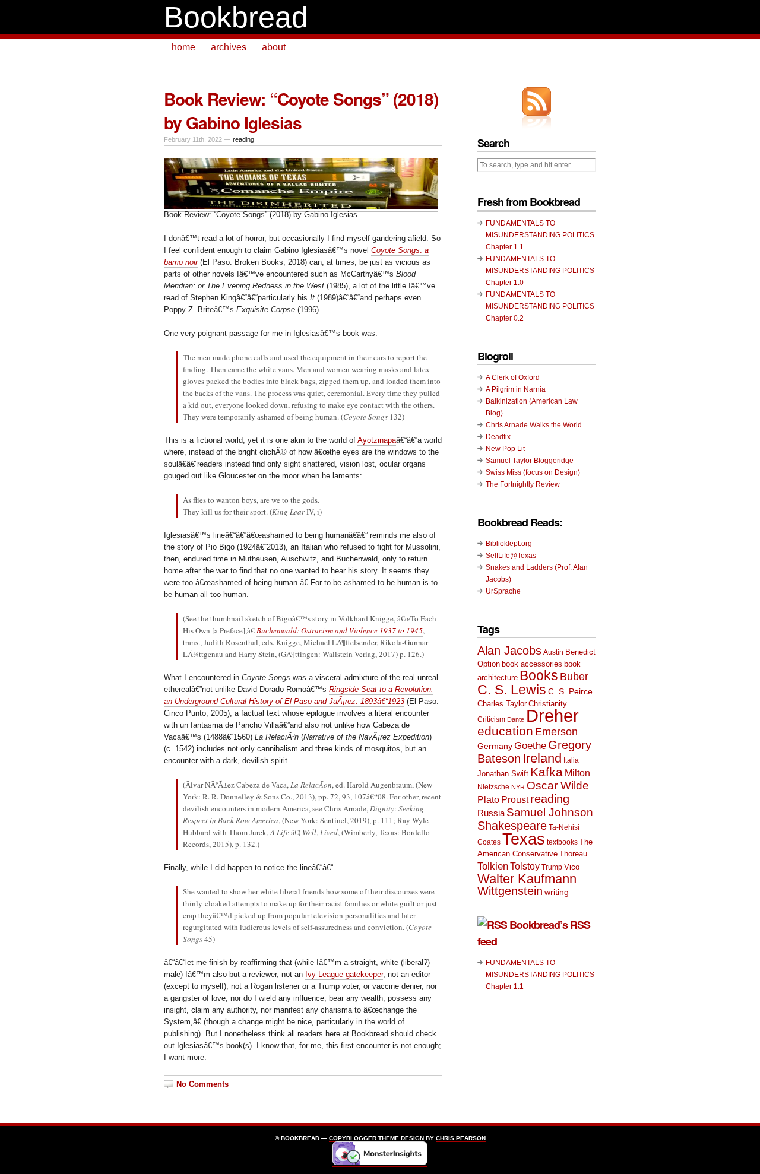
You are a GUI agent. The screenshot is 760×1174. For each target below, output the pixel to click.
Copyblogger (352, 1138)
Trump (552, 867)
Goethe (530, 745)
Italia (571, 760)
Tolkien (492, 866)
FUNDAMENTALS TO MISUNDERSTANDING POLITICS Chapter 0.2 (540, 306)
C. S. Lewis (511, 689)
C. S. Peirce (570, 691)
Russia (491, 813)
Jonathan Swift (502, 773)
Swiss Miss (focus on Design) (533, 472)
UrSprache (503, 591)
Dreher (552, 715)
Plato (488, 799)
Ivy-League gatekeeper (344, 974)
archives (228, 47)
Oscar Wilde (558, 785)
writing (556, 892)
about (274, 47)
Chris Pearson (461, 1138)
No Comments (202, 1084)
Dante (515, 719)
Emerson (556, 731)
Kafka (546, 772)
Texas (523, 839)
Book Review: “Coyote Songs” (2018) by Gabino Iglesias (301, 111)
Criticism (491, 719)
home (183, 47)
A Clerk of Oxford (513, 377)
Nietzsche (493, 787)
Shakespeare (512, 825)
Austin (553, 652)
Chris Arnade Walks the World (534, 425)
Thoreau (573, 853)
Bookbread (236, 17)
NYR (518, 787)
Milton (577, 772)
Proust (514, 799)
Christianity (547, 703)
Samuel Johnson (549, 812)
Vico (572, 866)
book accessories (532, 663)
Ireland (542, 758)
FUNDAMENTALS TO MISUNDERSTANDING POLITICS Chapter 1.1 (540, 235)
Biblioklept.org (509, 544)
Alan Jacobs (509, 650)
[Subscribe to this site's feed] (536, 101)
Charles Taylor (502, 703)
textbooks (562, 842)
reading (243, 139)
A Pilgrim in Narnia (516, 389)
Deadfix (498, 437)
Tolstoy (525, 866)
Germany (494, 746)
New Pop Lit (505, 449)
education (505, 731)
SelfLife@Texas (511, 555)
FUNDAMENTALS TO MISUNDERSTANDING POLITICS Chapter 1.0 (540, 271)
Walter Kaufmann (527, 878)
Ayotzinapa (376, 440)
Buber (574, 677)
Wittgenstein (510, 890)
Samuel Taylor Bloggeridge (530, 460)
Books (539, 675)
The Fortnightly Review (523, 484)
